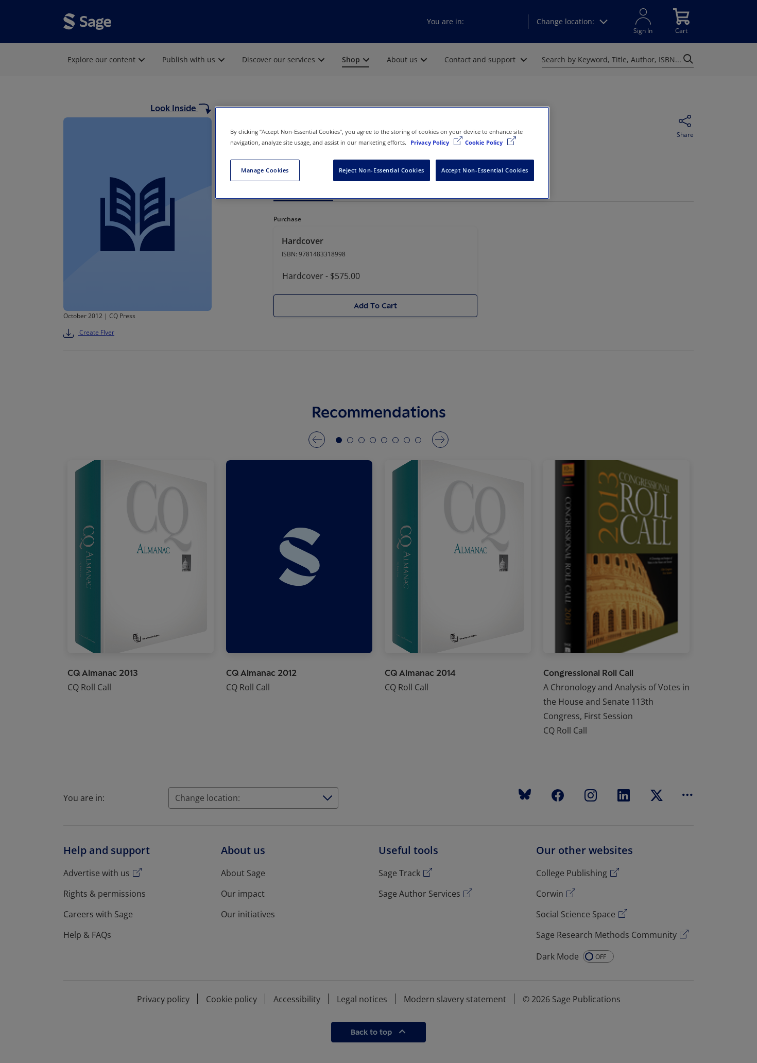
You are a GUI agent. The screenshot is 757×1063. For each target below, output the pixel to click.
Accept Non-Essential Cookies (484, 170)
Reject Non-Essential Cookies (381, 170)
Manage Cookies (265, 170)
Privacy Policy (430, 142)
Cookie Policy (484, 142)
